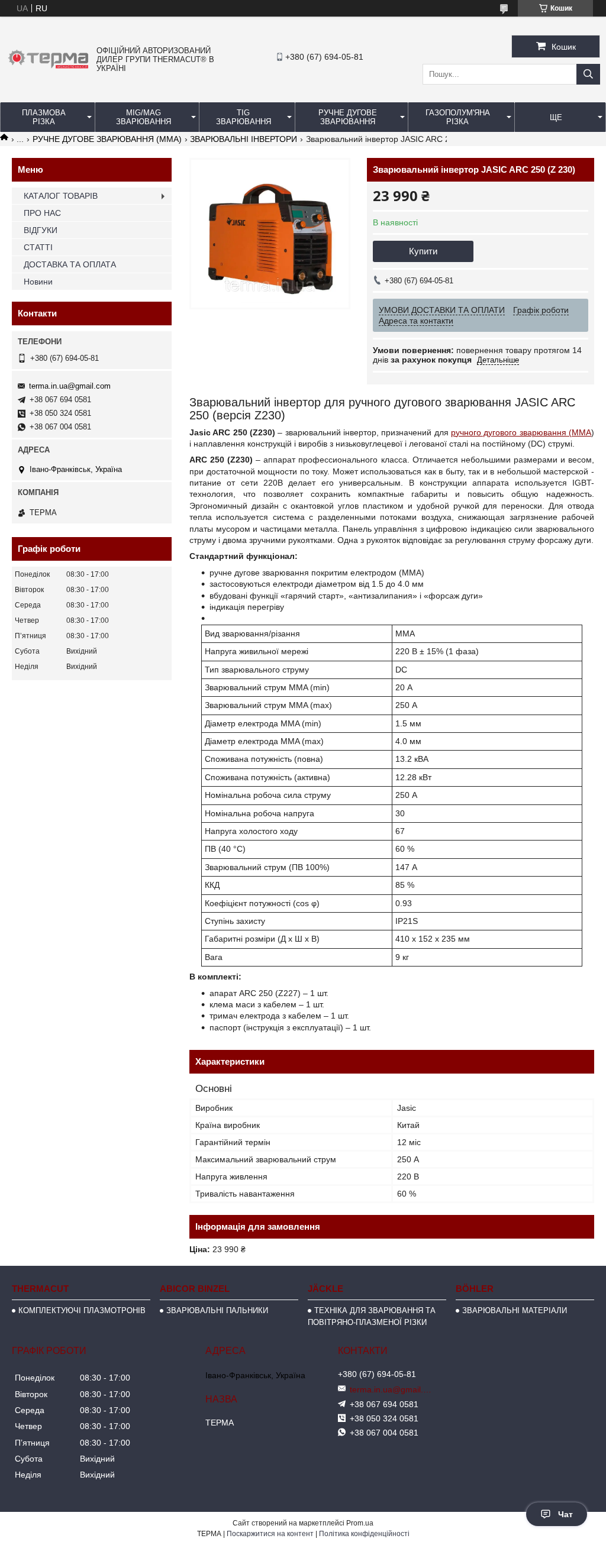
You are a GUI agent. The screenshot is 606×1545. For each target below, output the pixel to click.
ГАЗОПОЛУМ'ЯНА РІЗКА (458, 117)
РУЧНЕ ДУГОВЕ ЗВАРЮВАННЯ (347, 117)
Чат (565, 1514)
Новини (38, 281)
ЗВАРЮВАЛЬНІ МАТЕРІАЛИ (514, 1310)
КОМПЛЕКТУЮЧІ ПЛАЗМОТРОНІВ (82, 1310)
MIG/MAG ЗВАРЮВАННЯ (143, 117)
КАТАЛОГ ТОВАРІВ (61, 196)
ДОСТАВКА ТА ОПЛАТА (70, 264)
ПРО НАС (42, 213)
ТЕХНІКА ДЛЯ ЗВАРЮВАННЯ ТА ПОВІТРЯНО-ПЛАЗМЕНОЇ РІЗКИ (372, 1316)
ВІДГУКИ (40, 230)
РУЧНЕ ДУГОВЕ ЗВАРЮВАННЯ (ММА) (107, 139)
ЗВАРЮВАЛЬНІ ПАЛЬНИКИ (217, 1310)
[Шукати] (588, 74)
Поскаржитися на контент (270, 1534)
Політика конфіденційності (364, 1534)
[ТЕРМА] (48, 69)
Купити (423, 251)
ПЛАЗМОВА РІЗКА (44, 117)
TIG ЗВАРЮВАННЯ (243, 117)
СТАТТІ (38, 247)
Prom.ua (359, 1523)
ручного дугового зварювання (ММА (521, 432)
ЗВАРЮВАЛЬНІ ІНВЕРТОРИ (243, 139)
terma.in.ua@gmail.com (70, 386)
